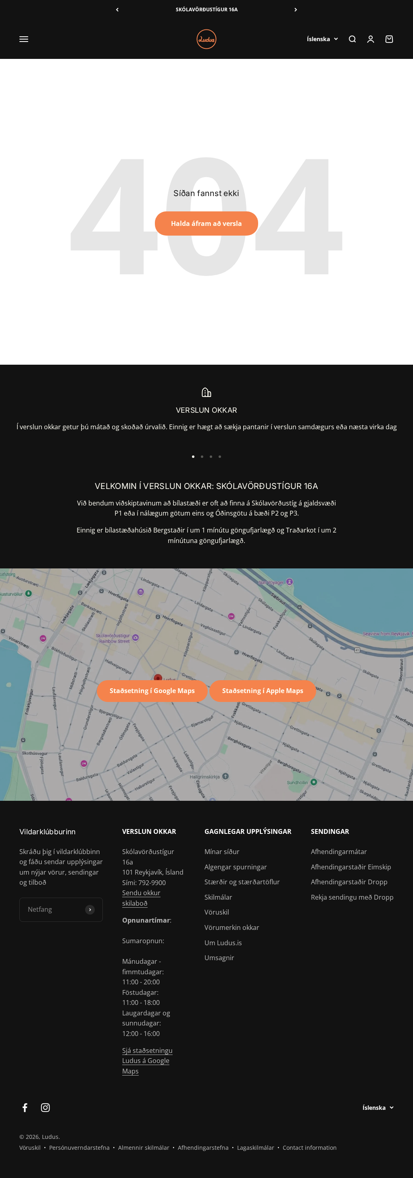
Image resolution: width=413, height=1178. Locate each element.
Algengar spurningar (235, 867)
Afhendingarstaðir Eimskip (351, 867)
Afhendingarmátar (339, 851)
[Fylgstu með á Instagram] (45, 1107)
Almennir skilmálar (143, 1147)
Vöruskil (216, 912)
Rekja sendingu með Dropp (352, 897)
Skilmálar (218, 897)
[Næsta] (295, 10)
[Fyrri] (117, 10)
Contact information (310, 1147)
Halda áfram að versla (206, 223)
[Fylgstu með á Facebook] (24, 1107)
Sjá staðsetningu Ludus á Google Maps (147, 1061)
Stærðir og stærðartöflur (242, 881)
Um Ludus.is (223, 942)
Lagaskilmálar (255, 1147)
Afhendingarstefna (203, 1147)
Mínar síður (222, 851)
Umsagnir (219, 957)
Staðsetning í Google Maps (152, 690)
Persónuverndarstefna (79, 1147)
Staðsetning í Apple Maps (262, 690)
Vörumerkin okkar (231, 927)
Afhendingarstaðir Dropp (349, 881)
